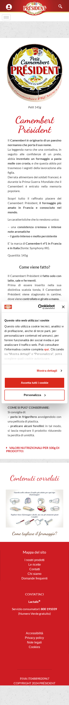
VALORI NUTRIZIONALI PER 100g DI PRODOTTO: (32, 449)
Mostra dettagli (47, 370)
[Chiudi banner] (63, 307)
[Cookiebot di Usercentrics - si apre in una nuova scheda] (40, 306)
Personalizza (32, 395)
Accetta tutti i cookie (34, 382)
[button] (34, 449)
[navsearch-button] (58, 7)
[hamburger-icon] (6, 17)
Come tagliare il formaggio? (34, 533)
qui (46, 349)
